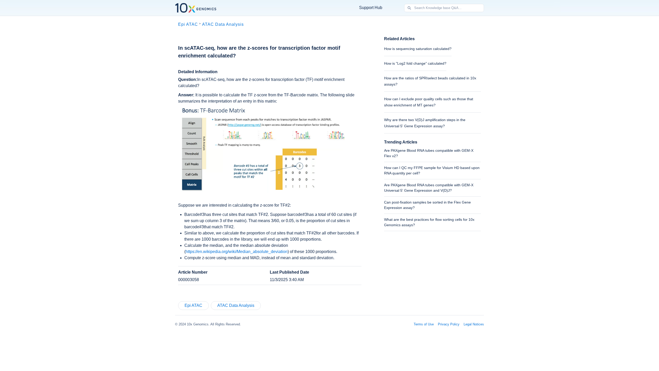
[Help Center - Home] (195, 8)
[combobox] (449, 8)
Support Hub (370, 7)
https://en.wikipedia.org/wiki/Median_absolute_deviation (237, 251)
